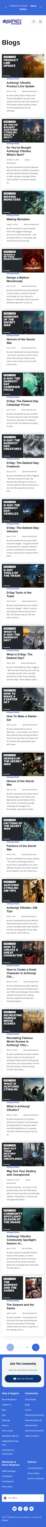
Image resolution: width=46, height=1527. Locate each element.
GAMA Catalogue (9, 1471)
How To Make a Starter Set (22, 718)
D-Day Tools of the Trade (19, 594)
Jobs (4, 1415)
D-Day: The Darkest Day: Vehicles (23, 529)
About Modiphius (9, 1399)
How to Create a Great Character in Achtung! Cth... (21, 973)
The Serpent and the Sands (20, 1306)
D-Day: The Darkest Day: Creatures (23, 464)
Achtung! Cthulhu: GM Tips (22, 909)
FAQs (4, 1410)
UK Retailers (7, 1476)
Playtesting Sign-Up (33, 1420)
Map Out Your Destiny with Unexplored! (21, 1173)
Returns (5, 1425)
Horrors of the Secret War (21, 341)
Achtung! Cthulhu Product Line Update (20, 84)
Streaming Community (34, 1415)
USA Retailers (8, 1481)
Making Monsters (18, 219)
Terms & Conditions (35, 1478)
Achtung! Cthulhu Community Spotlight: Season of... (21, 1240)
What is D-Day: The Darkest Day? (19, 656)
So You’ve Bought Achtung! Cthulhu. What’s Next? (19, 151)
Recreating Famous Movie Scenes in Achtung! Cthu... (20, 1041)
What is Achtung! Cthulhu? (18, 1108)
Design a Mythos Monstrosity (18, 279)
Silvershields (30, 1399)
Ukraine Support (32, 1436)
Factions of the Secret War (21, 847)
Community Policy (35, 1468)
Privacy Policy (33, 1473)
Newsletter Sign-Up (10, 1436)
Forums (28, 1410)
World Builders (31, 1425)
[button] (5, 7)
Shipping (6, 1420)
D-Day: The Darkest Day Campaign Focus (22, 402)
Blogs (27, 1405)
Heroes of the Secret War (20, 783)
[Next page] (36, 1347)
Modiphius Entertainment (20, 1517)
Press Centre (7, 1487)
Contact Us (6, 1405)
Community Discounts (34, 1431)
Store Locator (7, 1431)
